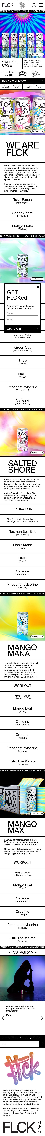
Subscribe (42, 1044)
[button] (2, 1017)
